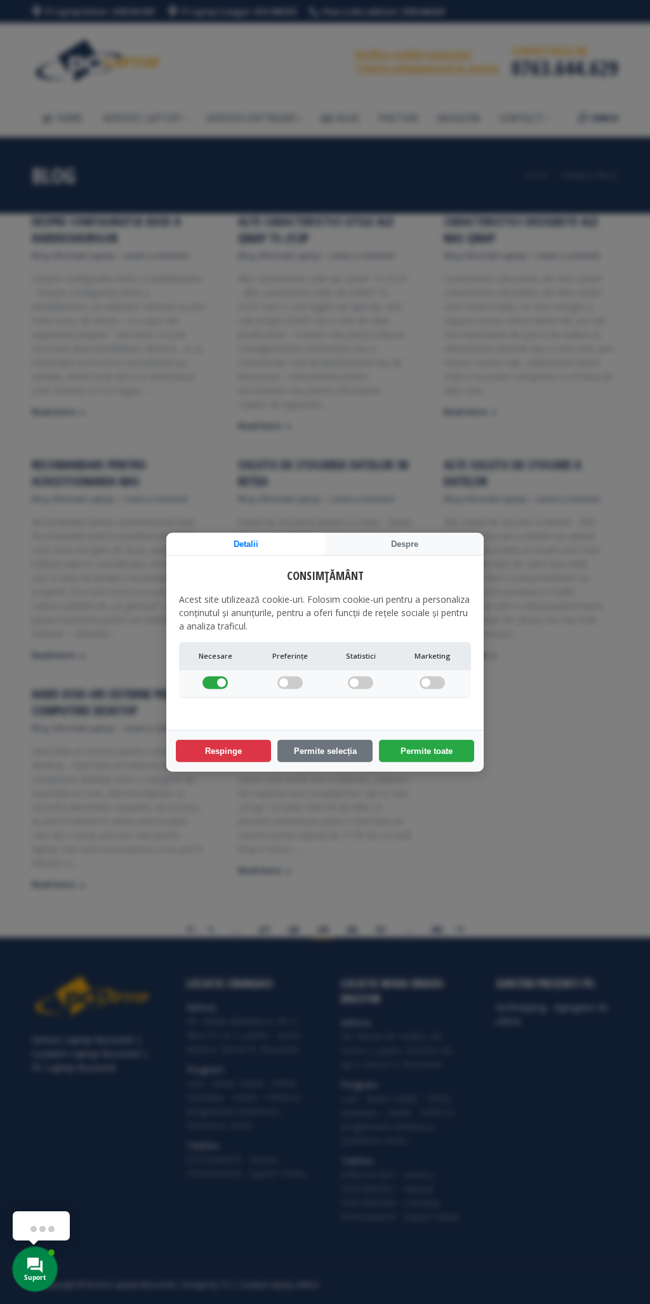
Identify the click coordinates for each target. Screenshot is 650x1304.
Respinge (223, 751)
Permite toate (427, 751)
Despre (404, 543)
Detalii (246, 543)
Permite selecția (325, 751)
